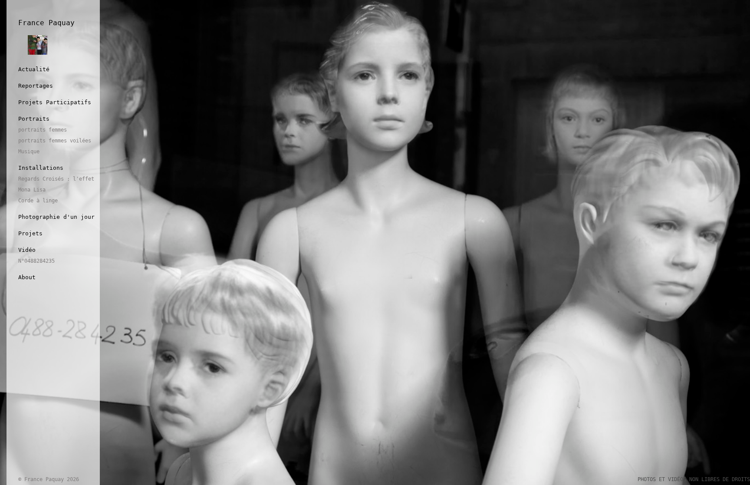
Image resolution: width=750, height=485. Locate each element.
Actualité (33, 69)
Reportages (35, 85)
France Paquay (46, 23)
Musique (28, 151)
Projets (30, 233)
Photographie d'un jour (56, 217)
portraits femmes (42, 130)
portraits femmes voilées (54, 141)
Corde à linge (38, 201)
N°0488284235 (36, 261)
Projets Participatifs (54, 102)
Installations (40, 168)
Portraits (33, 118)
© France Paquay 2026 (48, 479)
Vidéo (27, 250)
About (27, 277)
